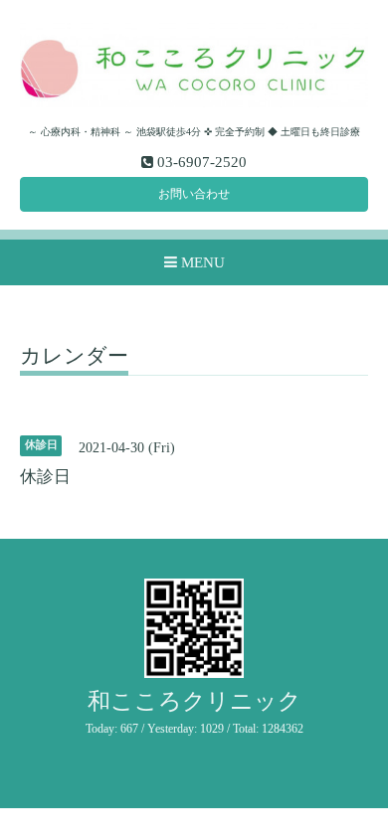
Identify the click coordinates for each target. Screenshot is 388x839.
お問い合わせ (194, 194)
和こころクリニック (194, 701)
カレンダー (74, 357)
